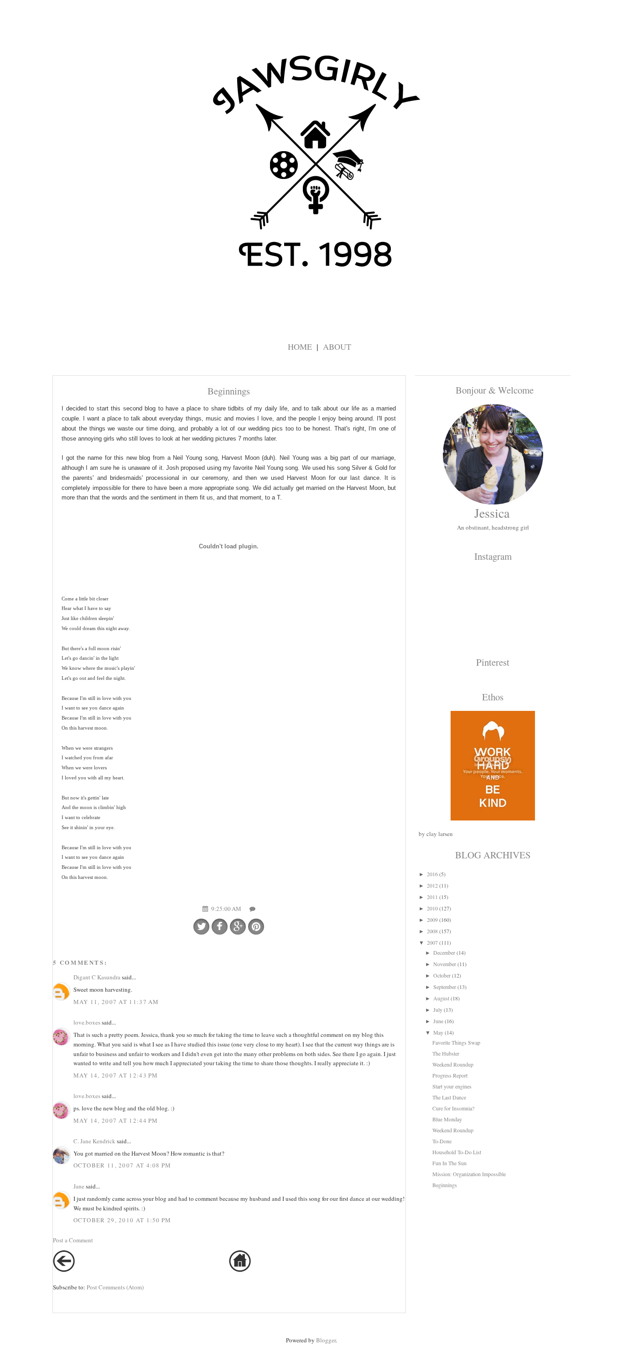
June (438, 1021)
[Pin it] (256, 927)
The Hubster (445, 1053)
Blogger (326, 1340)
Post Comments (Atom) (115, 1287)
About (337, 346)
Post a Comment (73, 1240)
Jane (78, 1186)
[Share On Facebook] (220, 927)
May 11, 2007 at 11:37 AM (116, 1002)
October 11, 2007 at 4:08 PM (122, 1165)
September (444, 986)
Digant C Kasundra (96, 977)
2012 (432, 885)
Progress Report (449, 1075)
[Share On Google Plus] (238, 927)
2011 (432, 896)
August (441, 998)
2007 (432, 942)
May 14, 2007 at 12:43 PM (115, 1075)
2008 (432, 931)
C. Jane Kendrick (94, 1141)
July (437, 1009)
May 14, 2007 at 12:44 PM (115, 1120)
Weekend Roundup (452, 1064)
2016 (432, 874)
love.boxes (86, 1022)
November (444, 963)
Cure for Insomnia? (453, 1108)
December (444, 952)
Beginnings (444, 1184)
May (438, 1032)
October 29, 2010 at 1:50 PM (122, 1220)
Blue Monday (447, 1119)
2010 (432, 908)
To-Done (442, 1141)
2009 (432, 919)
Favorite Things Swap (456, 1042)
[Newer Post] (64, 1270)
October (442, 975)
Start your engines (452, 1086)
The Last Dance (449, 1097)
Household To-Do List (456, 1152)
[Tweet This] (201, 927)
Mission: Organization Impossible (469, 1174)
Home (300, 346)
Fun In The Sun (449, 1163)
